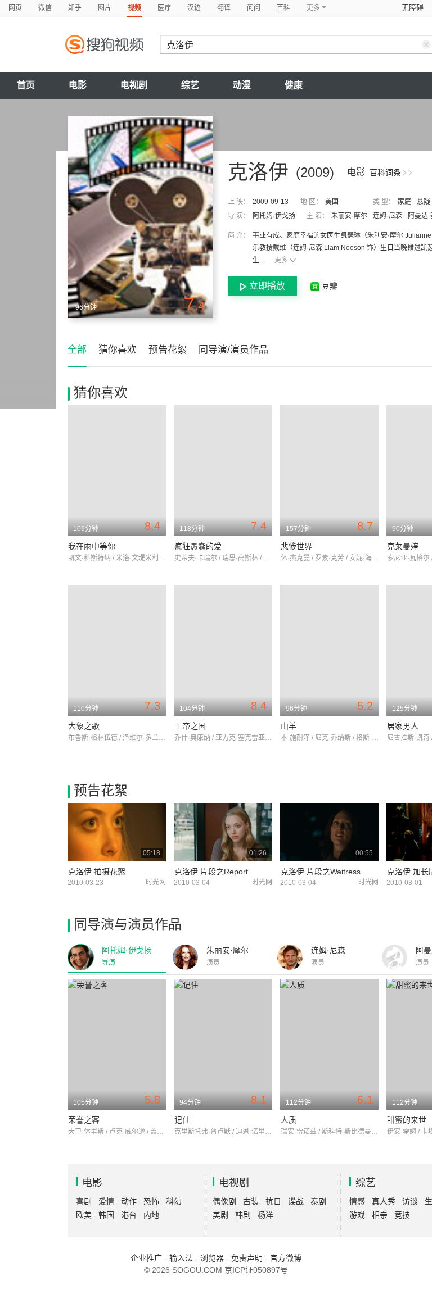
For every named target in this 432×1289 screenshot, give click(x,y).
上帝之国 (190, 725)
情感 (357, 1201)
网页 (15, 8)
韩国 (106, 1214)
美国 (332, 202)
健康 (294, 85)
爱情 (106, 1201)
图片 (104, 8)
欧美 (84, 1214)
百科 (283, 8)
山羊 (288, 725)
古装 (251, 1201)
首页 (26, 85)
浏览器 (212, 1258)
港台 (129, 1214)
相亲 (380, 1214)
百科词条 (385, 172)
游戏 (357, 1214)
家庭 (404, 202)
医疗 (164, 8)
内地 (151, 1214)
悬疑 (423, 202)
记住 (182, 1119)
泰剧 (318, 1201)
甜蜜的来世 (406, 1119)
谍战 (296, 1201)
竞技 (402, 1214)
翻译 (224, 8)
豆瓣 (329, 286)
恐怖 (151, 1201)
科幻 (174, 1201)
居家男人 (402, 725)
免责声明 (247, 1258)
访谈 (410, 1201)
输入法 (181, 1258)
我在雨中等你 (91, 546)
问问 (253, 8)
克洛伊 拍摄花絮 (96, 871)
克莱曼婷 (402, 546)
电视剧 (133, 85)
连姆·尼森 (387, 216)
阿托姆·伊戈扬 (274, 216)
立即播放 (267, 286)
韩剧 (243, 1214)
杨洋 (265, 1214)
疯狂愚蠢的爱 (198, 546)
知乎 (75, 8)
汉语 (194, 8)
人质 (288, 1119)
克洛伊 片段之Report (211, 871)
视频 (134, 8)
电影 (78, 85)
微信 (45, 8)
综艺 (190, 85)
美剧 (220, 1214)
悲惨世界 (296, 546)
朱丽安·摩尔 (349, 216)
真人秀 (383, 1201)
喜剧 (84, 1201)
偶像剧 (224, 1201)
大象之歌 (84, 725)
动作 (129, 1201)
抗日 (273, 1201)
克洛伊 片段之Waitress (321, 871)
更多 (281, 260)
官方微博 (286, 1258)
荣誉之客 (84, 1119)
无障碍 (413, 7)
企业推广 (146, 1258)
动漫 (242, 85)
